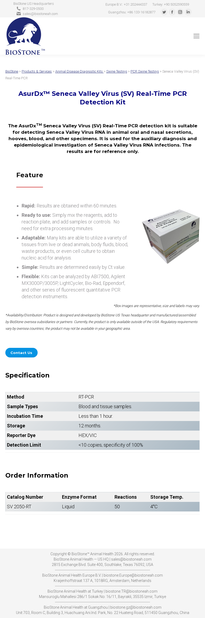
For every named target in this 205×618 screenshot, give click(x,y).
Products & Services (37, 71)
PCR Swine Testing (145, 71)
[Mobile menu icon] (196, 36)
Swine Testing (116, 71)
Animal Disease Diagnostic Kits (79, 71)
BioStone (11, 71)
